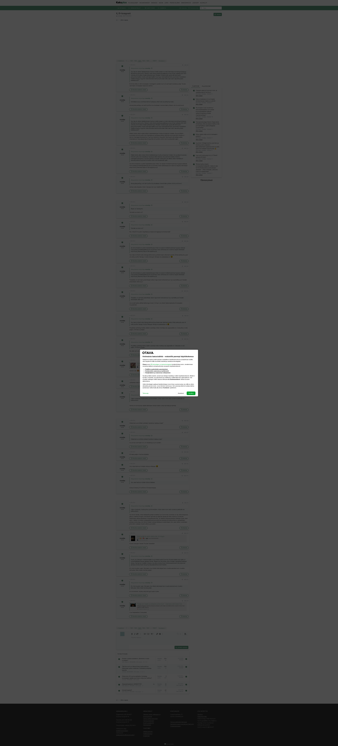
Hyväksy (191, 393)
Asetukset (181, 393)
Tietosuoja (145, 393)
